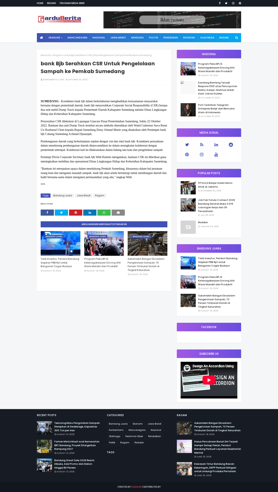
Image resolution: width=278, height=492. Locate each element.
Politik (112, 442)
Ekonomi (138, 423)
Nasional (156, 430)
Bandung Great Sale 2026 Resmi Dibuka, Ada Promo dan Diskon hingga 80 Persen (74, 463)
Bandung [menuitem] (137, 37)
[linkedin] (216, 145)
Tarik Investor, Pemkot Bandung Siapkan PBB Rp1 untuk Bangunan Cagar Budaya (60, 262)
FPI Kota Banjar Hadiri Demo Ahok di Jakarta (215, 185)
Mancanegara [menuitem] (77, 37)
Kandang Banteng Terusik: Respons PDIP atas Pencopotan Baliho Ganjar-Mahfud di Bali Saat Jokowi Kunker (217, 88)
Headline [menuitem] (54, 37)
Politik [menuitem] (153, 37)
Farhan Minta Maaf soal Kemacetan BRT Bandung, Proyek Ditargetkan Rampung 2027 (76, 445)
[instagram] (233, 3)
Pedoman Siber (134, 436)
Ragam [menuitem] (224, 37)
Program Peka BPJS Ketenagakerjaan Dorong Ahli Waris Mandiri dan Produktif (102, 262)
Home (40, 3)
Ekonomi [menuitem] (189, 37)
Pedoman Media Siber (72, 3)
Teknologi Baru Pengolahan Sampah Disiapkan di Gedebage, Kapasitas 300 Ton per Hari (77, 426)
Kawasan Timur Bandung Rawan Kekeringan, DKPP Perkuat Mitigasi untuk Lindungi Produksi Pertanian (215, 467)
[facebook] (220, 3)
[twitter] (226, 3)
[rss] (201, 145)
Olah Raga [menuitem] (207, 37)
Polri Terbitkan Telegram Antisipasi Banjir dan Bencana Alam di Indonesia (216, 108)
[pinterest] (239, 3)
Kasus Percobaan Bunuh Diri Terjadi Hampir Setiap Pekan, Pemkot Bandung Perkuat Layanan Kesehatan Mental (217, 447)
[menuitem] (41, 37)
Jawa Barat (83, 195)
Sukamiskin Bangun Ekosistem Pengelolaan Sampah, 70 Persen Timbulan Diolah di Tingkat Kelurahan (146, 264)
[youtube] (216, 154)
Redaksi (51, 3)
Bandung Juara (62, 195)
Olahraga (114, 436)
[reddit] (231, 145)
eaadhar (136, 486)
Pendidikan (154, 436)
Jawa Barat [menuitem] (118, 37)
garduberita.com (53, 79)
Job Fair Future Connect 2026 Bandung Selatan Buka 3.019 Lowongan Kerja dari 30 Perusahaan (216, 205)
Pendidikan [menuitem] (170, 37)
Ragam (57, 55)
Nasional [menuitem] (98, 37)
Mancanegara (137, 430)
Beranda (46, 55)
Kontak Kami (116, 430)
